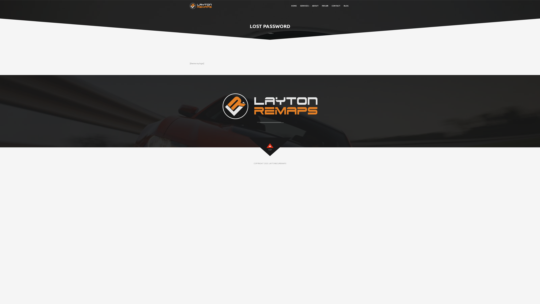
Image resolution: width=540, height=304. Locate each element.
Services (304, 6)
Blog (346, 6)
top (270, 150)
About (315, 6)
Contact (336, 6)
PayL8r (325, 6)
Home (294, 6)
